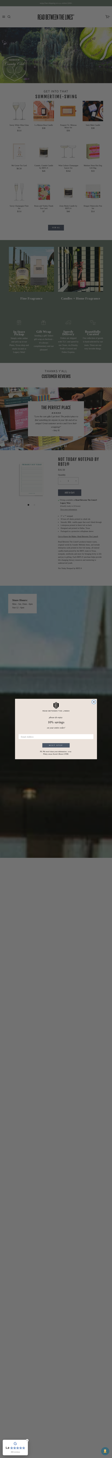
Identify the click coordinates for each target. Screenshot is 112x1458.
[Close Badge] (27, 1440)
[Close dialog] (94, 702)
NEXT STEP (56, 745)
